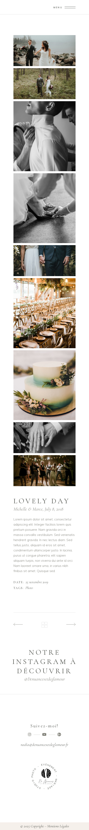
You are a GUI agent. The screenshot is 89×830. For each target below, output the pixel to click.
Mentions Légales (58, 826)
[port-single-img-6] (44, 50)
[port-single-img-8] (44, 136)
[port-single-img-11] (44, 313)
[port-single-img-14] (44, 470)
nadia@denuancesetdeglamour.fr (44, 744)
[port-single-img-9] (44, 208)
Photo (29, 588)
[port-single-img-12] (44, 385)
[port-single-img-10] (44, 260)
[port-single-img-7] (44, 83)
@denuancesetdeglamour (44, 679)
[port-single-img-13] (44, 437)
